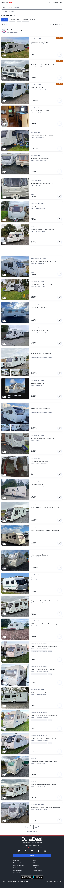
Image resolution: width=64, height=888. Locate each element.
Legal (3, 881)
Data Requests (17, 870)
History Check (17, 867)
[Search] (3, 11)
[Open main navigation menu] (61, 2)
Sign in (32, 855)
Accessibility (17, 872)
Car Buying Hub (17, 862)
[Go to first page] (2, 827)
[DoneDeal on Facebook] (19, 851)
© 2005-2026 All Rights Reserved (53, 881)
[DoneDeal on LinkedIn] (38, 851)
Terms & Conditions (23, 881)
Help (34, 862)
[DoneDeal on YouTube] (32, 851)
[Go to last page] (61, 827)
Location (12, 19)
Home (10, 7)
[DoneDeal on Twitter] (25, 851)
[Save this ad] (60, 54)
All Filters (32, 19)
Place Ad (55, 2)
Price (18, 19)
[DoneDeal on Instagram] (45, 851)
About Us (16, 860)
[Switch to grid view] (50, 24)
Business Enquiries (18, 865)
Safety (35, 867)
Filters (5, 19)
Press (34, 860)
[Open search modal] (50, 2)
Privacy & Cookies (11, 881)
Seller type (25, 19)
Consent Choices (37, 870)
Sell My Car (36, 865)
